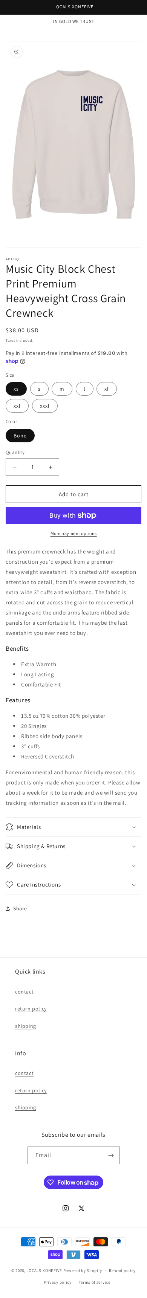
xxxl (45, 405)
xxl (17, 405)
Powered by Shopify (82, 1270)
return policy (31, 1008)
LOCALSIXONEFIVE (44, 1270)
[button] (73, 827)
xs (16, 388)
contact (24, 991)
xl (106, 388)
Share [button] (20, 908)
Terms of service (94, 1282)
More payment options (74, 533)
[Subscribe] (111, 1155)
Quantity (15, 452)
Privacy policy (58, 1282)
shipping (25, 1026)
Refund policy (122, 1270)
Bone (20, 435)
